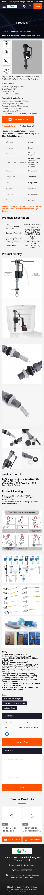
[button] (7, 73)
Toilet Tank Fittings (27, 31)
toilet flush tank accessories (14, 703)
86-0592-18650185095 (23, 870)
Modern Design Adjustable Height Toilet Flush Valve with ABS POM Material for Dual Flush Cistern (31, 829)
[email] (6, 734)
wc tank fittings (9, 708)
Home (4, 31)
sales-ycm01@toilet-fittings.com (16, 2)
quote (37, 6)
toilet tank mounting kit (12, 699)
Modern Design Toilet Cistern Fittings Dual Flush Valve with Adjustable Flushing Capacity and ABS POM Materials (11, 829)
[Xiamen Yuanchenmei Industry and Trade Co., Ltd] (12, 6)
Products (13, 31)
